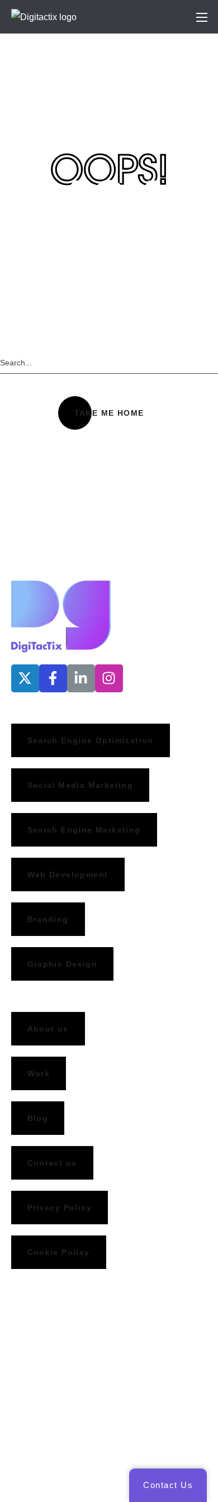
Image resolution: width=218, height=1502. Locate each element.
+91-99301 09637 (46, 1375)
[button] (109, 413)
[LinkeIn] (81, 678)
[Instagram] (109, 678)
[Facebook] (53, 678)
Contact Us (168, 1485)
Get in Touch (25, 555)
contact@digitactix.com (57, 1398)
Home (80, 88)
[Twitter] (25, 678)
